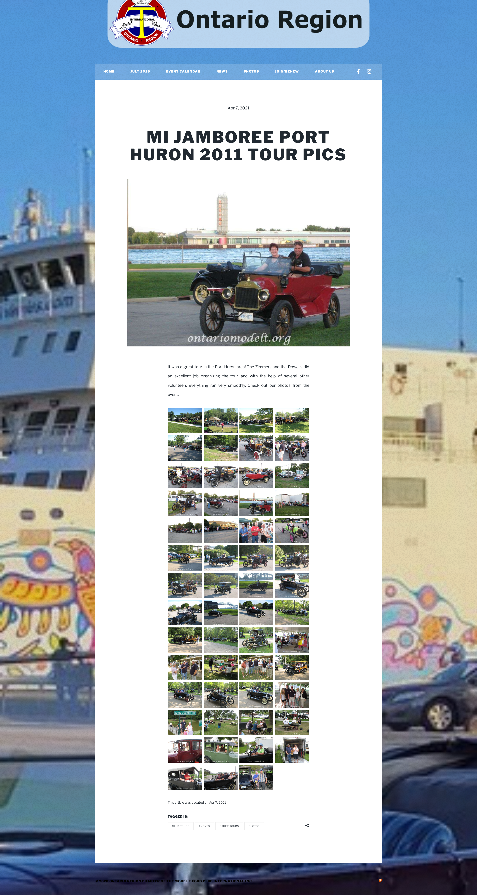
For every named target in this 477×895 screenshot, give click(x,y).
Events (204, 826)
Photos (251, 71)
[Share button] (307, 824)
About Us (324, 71)
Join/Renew (287, 71)
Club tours (180, 826)
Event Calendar (183, 71)
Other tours (229, 826)
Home (109, 71)
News (222, 71)
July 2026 (140, 71)
